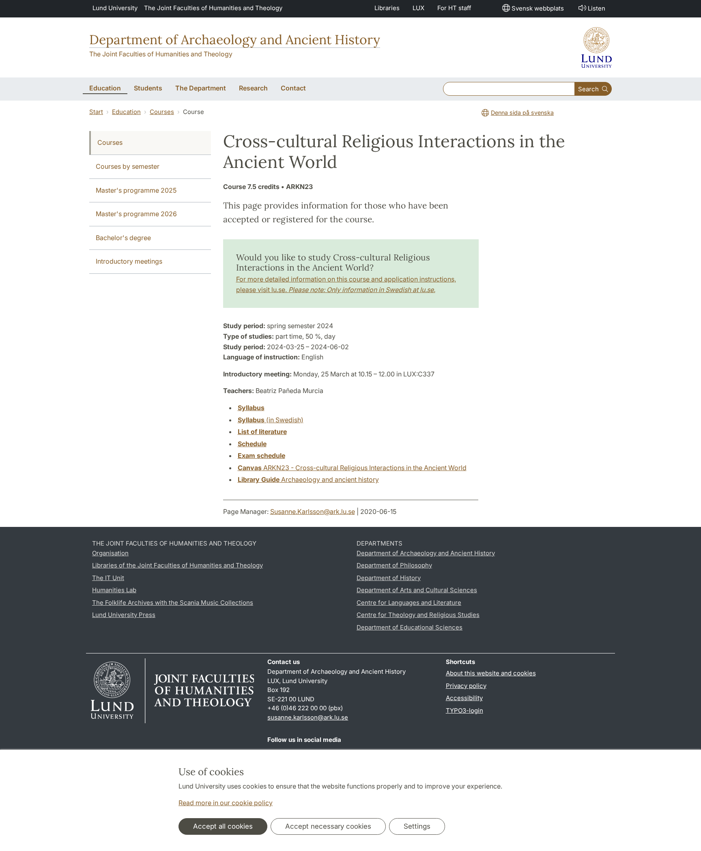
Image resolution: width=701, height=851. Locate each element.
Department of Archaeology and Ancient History (234, 39)
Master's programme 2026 (136, 214)
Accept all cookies (223, 826)
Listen (596, 8)
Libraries (387, 8)
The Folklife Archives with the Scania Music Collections (172, 602)
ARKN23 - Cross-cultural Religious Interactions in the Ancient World (352, 468)
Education (126, 112)
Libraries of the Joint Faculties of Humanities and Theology (177, 565)
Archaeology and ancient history (308, 479)
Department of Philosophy (394, 565)
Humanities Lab (114, 590)
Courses (162, 112)
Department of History (389, 578)
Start (96, 112)
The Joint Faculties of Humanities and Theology (213, 8)
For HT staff (454, 8)
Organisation (110, 553)
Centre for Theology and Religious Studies (418, 615)
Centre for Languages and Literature (409, 602)
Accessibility (464, 698)
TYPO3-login (464, 710)
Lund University (115, 8)
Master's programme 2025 (136, 190)
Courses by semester (127, 166)
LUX (418, 8)
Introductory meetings (129, 261)
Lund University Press (123, 615)
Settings (417, 826)
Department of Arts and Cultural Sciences (417, 590)
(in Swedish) (270, 420)
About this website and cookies (491, 673)
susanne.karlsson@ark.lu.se (307, 717)
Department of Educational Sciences (409, 627)
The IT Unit (108, 578)
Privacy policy (466, 686)
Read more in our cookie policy (225, 803)
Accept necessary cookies (328, 826)
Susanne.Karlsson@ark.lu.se (312, 511)
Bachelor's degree (123, 238)
